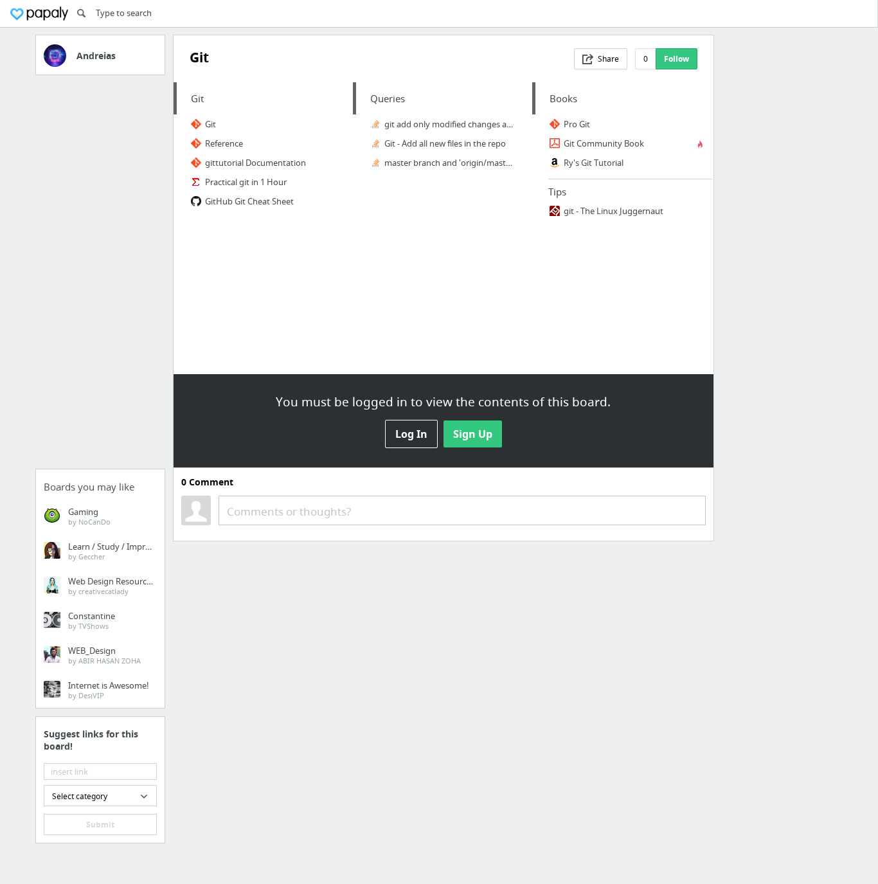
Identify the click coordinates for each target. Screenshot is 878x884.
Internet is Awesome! (108, 690)
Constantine (91, 620)
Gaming (89, 516)
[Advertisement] (100, 276)
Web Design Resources (111, 585)
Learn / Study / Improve (113, 551)
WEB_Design (104, 655)
